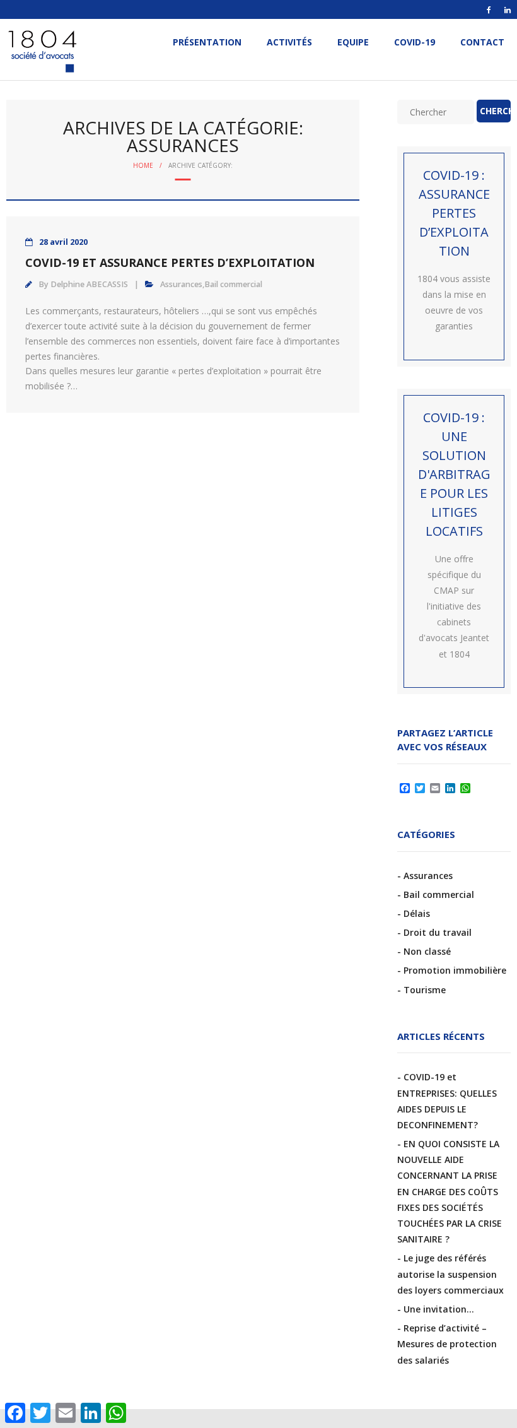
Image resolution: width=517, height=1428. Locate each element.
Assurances (181, 284)
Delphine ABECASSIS (89, 284)
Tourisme (425, 990)
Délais (417, 913)
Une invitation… (439, 1309)
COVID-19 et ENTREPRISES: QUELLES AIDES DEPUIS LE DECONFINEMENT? (447, 1101)
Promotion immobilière (455, 970)
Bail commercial (233, 284)
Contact (482, 42)
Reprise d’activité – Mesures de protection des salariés (447, 1344)
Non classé (427, 951)
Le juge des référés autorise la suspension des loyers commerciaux (450, 1273)
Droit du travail (438, 932)
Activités (289, 42)
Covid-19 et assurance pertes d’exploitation (170, 262)
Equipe (353, 42)
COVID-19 (414, 42)
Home (143, 165)
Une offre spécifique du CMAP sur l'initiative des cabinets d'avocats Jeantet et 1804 (454, 606)
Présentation (207, 42)
